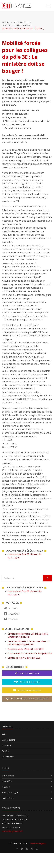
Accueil (6, 22)
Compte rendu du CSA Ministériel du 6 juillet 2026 (30, 653)
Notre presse (8, 775)
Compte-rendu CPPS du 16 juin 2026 (24, 657)
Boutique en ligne (10, 792)
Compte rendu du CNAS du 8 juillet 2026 (26, 649)
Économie (6, 745)
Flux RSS (6, 787)
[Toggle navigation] (48, 6)
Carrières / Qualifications (16, 25)
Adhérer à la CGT (29, 681)
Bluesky (12, 608)
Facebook (13, 613)
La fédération (8, 756)
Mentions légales (38, 843)
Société (5, 751)
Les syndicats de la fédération (29, 698)
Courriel (13, 619)
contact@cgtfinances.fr (12, 831)
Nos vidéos (7, 781)
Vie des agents (21, 22)
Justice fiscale (8, 798)
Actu (4, 734)
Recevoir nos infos (29, 690)
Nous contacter (29, 673)
